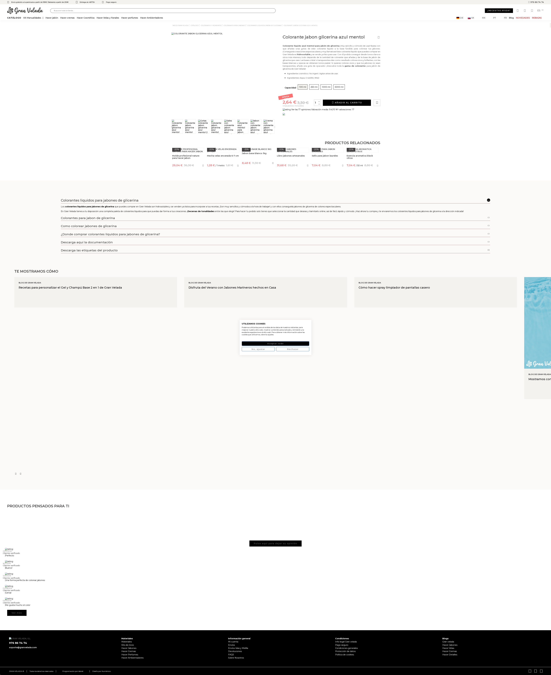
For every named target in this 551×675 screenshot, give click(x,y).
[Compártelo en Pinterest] (394, 94)
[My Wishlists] (518, 10)
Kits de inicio (127, 645)
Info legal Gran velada (346, 641)
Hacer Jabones (128, 648)
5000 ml (339, 87)
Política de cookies (344, 654)
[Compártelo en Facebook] (391, 94)
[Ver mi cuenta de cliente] (525, 10)
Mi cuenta (233, 641)
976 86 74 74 (537, 2)
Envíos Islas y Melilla (238, 648)
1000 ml (326, 87)
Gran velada (448, 641)
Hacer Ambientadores (132, 657)
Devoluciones (235, 651)
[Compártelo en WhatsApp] (387, 94)
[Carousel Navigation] (282, 473)
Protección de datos (345, 651)
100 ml (302, 87)
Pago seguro (341, 645)
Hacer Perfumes (129, 654)
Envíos (231, 645)
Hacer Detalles (449, 654)
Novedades (523, 18)
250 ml (314, 87)
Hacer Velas (448, 648)
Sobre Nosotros (236, 657)
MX (483, 18)
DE (461, 18)
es (539, 10)
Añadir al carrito (348, 102)
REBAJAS (537, 18)
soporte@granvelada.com (23, 647)
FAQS (231, 654)
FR (505, 18)
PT (494, 18)
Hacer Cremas (128, 651)
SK (472, 18)
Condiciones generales (346, 648)
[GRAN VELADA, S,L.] (28, 10)
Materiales (126, 641)
